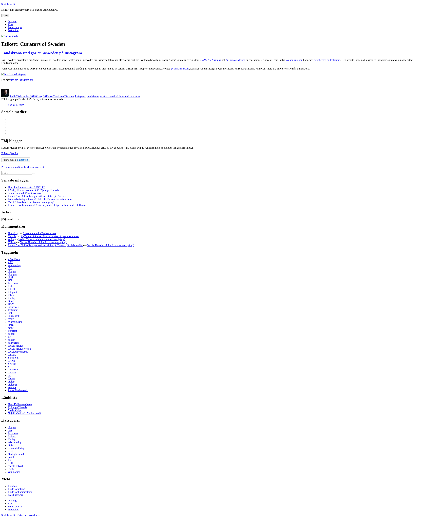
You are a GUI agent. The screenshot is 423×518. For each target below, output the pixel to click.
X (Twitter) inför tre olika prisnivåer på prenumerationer (50, 236)
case (50, 96)
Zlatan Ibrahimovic (18, 390)
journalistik (13, 316)
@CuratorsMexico (235, 60)
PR (9, 336)
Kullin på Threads (17, 407)
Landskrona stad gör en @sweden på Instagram (41, 53)
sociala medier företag (19, 348)
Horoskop (13, 233)
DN (10, 280)
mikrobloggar (15, 321)
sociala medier (15, 345)
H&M (11, 304)
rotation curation (294, 60)
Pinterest (12, 330)
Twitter (11, 378)
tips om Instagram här (21, 79)
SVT (10, 366)
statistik (12, 354)
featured (12, 436)
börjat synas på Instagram (327, 60)
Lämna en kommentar (128, 96)
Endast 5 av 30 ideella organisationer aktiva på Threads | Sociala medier (45, 245)
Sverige (12, 363)
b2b (10, 268)
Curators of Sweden (63, 96)
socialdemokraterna (18, 351)
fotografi (12, 292)
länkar (11, 445)
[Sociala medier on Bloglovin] (15, 161)
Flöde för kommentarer (20, 492)
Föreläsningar (15, 27)
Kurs (10, 24)
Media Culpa (14, 410)
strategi (11, 360)
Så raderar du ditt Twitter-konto (24, 193)
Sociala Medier (16, 104)
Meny (5, 15)
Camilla (12, 236)
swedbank (13, 369)
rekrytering (13, 342)
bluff (10, 277)
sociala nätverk (15, 466)
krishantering (14, 442)
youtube (12, 387)
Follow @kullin (9, 153)
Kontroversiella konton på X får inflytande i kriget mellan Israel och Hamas (47, 205)
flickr (10, 286)
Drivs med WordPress (28, 515)
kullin (13, 96)
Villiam (12, 242)
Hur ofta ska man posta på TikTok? (26, 187)
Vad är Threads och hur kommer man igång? (31, 202)
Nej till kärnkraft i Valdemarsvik (24, 413)
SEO (10, 463)
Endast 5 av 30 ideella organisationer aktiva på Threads (36, 196)
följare (11, 295)
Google (12, 301)
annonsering (14, 265)
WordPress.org (15, 495)
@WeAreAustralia (211, 60)
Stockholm (13, 357)
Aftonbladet (14, 259)
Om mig (12, 21)
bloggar (12, 271)
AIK (10, 262)
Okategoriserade (16, 454)
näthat (11, 327)
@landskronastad (180, 68)
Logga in (12, 486)
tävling (11, 381)
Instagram (80, 96)
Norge (11, 324)
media (11, 318)
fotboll (11, 289)
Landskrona (93, 96)
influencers (13, 307)
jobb (10, 313)
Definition (13, 30)
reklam (11, 339)
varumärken (14, 472)
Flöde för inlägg (16, 489)
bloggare (12, 274)
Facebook (13, 283)
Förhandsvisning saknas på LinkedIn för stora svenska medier (40, 199)
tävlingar (12, 384)
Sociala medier (9, 4)
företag (11, 298)
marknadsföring (16, 448)
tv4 (9, 375)
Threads (12, 372)
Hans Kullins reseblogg (20, 404)
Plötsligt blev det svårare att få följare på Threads (33, 190)
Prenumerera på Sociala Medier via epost (22, 167)
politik (11, 333)
